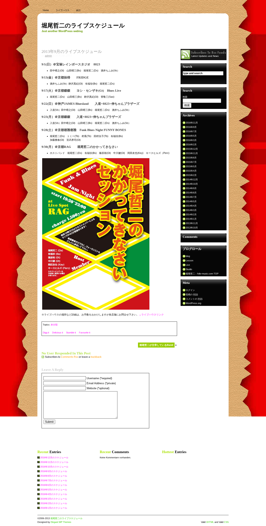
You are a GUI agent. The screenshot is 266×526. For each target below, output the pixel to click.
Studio (189, 269)
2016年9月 (191, 127)
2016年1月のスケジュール (53, 508)
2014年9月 (191, 188)
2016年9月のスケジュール (53, 471)
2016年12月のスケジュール (54, 457)
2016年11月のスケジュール (54, 462)
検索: (185, 97)
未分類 (54, 324)
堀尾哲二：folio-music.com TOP (202, 273)
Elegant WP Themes (61, 522)
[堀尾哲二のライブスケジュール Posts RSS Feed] (204, 59)
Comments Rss (69, 356)
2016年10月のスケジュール (54, 466)
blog (188, 256)
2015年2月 (191, 175)
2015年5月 (191, 166)
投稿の (192, 294)
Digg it (46, 332)
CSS (226, 522)
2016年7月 (191, 131)
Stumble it (71, 332)
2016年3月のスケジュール (53, 498)
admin (48, 55)
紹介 (78, 10)
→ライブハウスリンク (151, 314)
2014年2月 (191, 214)
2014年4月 (191, 205)
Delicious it (57, 332)
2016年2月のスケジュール (53, 503)
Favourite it (84, 332)
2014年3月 (191, 210)
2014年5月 (191, 201)
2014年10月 (192, 184)
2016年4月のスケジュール (53, 494)
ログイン (190, 290)
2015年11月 (192, 153)
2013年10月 (192, 227)
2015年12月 (192, 149)
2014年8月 (191, 192)
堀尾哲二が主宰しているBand (156, 345)
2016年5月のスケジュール (53, 489)
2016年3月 (191, 140)
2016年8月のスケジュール (53, 476)
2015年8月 (191, 157)
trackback (96, 356)
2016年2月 (191, 144)
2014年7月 (191, 197)
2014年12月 (192, 179)
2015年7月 (191, 162)
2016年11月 (192, 122)
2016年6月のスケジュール (53, 485)
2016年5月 (191, 136)
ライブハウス (62, 10)
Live (188, 265)
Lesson (189, 260)
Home (46, 10)
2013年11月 (192, 223)
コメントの (194, 299)
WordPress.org (193, 303)
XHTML (210, 522)
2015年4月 (191, 171)
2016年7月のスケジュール (53, 480)
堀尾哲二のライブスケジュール (83, 25)
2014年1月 (191, 219)
